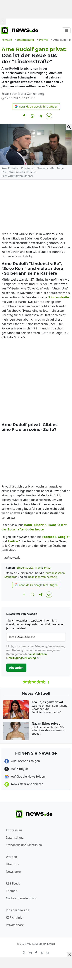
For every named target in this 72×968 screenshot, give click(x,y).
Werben (11, 857)
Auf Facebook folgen (25, 761)
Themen (11, 891)
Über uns (12, 864)
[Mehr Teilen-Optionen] (49, 116)
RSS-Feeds (13, 883)
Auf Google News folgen (27, 776)
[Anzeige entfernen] (69, 954)
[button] (36, 106)
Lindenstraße (25, 567)
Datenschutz (15, 837)
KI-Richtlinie (14, 917)
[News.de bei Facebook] (36, 952)
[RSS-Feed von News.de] (47, 952)
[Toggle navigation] (66, 30)
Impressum (14, 830)
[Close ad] (3, 21)
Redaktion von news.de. (43, 577)
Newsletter (13, 872)
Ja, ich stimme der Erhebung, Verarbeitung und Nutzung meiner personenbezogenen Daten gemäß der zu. (35, 652)
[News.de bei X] (41, 952)
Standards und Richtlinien (24, 845)
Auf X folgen (19, 769)
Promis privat (43, 567)
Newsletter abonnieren (26, 784)
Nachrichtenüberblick (21, 898)
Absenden (16, 668)
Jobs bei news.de (17, 910)
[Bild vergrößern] (69, 127)
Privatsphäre (15, 925)
